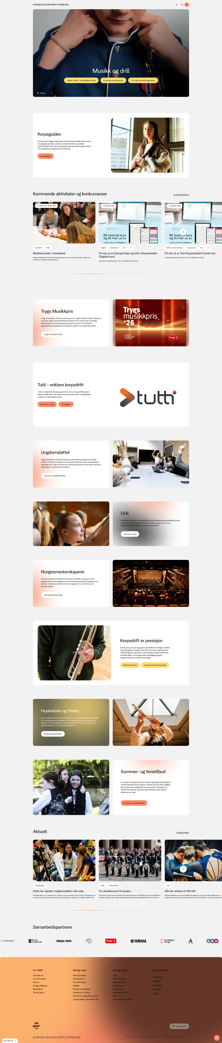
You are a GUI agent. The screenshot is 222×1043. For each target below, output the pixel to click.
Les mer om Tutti (47, 404)
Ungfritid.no (118, 989)
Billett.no (117, 996)
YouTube (157, 989)
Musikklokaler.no (120, 992)
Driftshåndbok (119, 978)
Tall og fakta (38, 992)
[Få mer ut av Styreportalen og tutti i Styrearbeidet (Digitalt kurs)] (130, 232)
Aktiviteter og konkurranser (85, 996)
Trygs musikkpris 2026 (53, 334)
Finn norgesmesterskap (53, 595)
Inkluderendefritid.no (122, 999)
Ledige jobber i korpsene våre (86, 999)
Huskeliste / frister (81, 992)
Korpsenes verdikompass (113, 80)
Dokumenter (79, 978)
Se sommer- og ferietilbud (134, 803)
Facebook (157, 985)
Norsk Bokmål (8, 1041)
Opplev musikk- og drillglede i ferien (81, 80)
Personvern (131, 1036)
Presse (36, 982)
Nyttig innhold (79, 975)
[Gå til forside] (36, 1025)
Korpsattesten (119, 982)
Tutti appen (66, 404)
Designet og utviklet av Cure (176, 1036)
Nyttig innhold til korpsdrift (155, 665)
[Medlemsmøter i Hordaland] (64, 231)
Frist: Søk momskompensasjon (143, 80)
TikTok (156, 993)
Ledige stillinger (40, 985)
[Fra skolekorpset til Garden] (130, 869)
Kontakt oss (38, 975)
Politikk (76, 985)
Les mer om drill (130, 534)
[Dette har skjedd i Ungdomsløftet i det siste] (64, 869)
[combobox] (10, 1040)
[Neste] (183, 231)
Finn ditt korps (79, 982)
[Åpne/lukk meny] (176, 4)
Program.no (118, 985)
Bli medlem (38, 989)
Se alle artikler (182, 832)
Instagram (157, 976)
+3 (131, 248)
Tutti (115, 975)
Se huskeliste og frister (53, 734)
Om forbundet (39, 978)
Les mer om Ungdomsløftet (55, 475)
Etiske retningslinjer (82, 989)
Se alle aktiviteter (181, 194)
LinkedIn (156, 981)
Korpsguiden (45, 156)
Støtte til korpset (130, 665)
